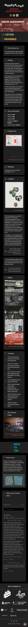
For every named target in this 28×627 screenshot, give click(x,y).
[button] (6, 146)
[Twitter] (14, 621)
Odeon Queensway (14, 10)
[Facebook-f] (11, 621)
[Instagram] (16, 621)
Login (23, 504)
